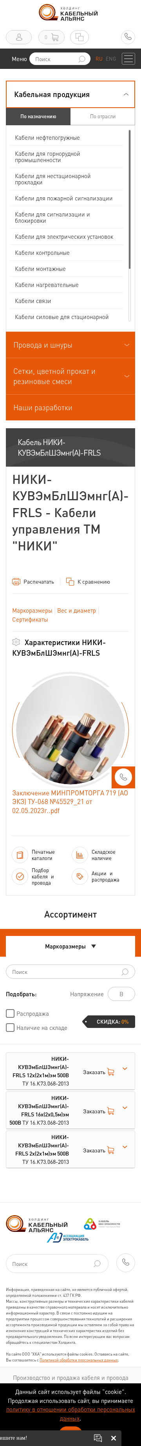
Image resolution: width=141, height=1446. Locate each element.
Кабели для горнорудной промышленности (47, 157)
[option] (70, 730)
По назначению (38, 116)
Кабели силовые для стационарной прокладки (62, 320)
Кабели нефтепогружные (47, 137)
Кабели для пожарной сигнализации (64, 198)
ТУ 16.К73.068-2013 (41, 1071)
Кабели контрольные (42, 252)
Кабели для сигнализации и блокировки (52, 217)
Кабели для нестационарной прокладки (53, 179)
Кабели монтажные (40, 268)
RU (99, 58)
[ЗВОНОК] (123, 779)
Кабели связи (33, 301)
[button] (70, 94)
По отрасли (103, 116)
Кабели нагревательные (47, 284)
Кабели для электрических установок (64, 236)
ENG (111, 58)
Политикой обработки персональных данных (79, 1360)
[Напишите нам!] (98, 1438)
